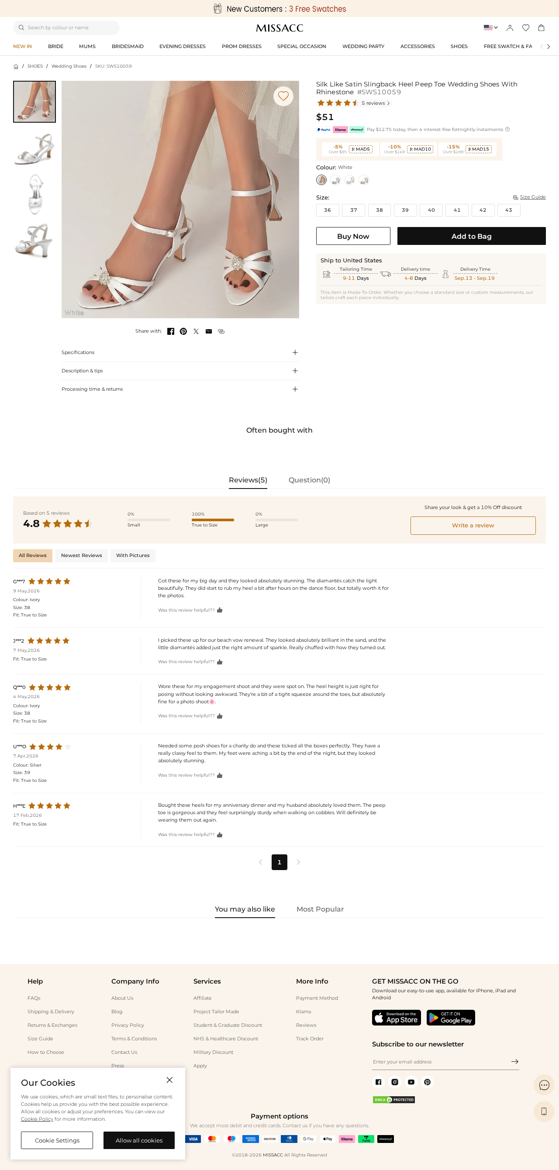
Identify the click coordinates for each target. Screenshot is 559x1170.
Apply (200, 1066)
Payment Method (317, 998)
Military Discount (213, 1052)
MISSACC (273, 1155)
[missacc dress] (279, 8)
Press (117, 1066)
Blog (117, 1011)
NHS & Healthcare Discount (225, 1039)
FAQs (34, 998)
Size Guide (40, 1039)
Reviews (306, 1025)
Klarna (303, 1011)
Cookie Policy (37, 1119)
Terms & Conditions (134, 1039)
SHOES (35, 66)
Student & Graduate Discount (227, 1025)
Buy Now (353, 236)
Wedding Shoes (69, 66)
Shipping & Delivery (51, 1011)
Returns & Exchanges (52, 1025)
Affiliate (202, 998)
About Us (122, 998)
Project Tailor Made (216, 1011)
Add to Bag (472, 236)
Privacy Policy (127, 1025)
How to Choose (46, 1052)
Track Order (310, 1039)
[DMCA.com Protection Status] (394, 1102)
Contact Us (124, 1052)
